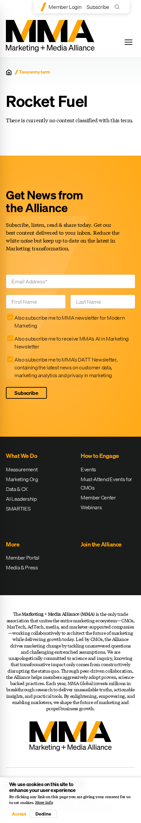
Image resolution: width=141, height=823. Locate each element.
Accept (19, 814)
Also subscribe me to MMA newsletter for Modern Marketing (69, 321)
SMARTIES (18, 508)
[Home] (9, 72)
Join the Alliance (101, 544)
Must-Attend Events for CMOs (106, 483)
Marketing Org (22, 479)
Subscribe (98, 7)
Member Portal (22, 557)
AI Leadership (21, 499)
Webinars (91, 507)
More (12, 544)
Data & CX (17, 489)
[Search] (118, 7)
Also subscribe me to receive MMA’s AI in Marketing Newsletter (71, 342)
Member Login (65, 7)
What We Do (21, 456)
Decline (43, 813)
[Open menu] (128, 42)
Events (88, 469)
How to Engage (100, 456)
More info (44, 802)
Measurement (21, 469)
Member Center (98, 497)
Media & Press (22, 567)
